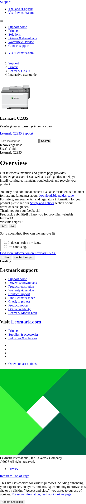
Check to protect (19, 301)
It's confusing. (17, 247)
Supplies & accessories (23, 334)
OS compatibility (19, 309)
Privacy (13, 469)
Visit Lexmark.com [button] (21, 12)
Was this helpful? (11, 222)
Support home (17, 279)
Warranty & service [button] (21, 42)
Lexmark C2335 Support (16, 133)
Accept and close (12, 501)
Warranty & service (21, 290)
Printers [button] (13, 30)
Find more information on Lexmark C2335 (28, 253)
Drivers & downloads (22, 283)
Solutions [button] (14, 34)
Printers (13, 67)
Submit (6, 257)
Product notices (18, 305)
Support (13, 63)
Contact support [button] (18, 45)
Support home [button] (17, 27)
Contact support (24, 257)
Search (45, 140)
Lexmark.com (26, 321)
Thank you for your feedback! (20, 210)
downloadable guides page (56, 195)
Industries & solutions (22, 338)
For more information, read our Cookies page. (42, 494)
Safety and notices (42, 203)
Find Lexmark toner (21, 298)
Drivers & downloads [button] (22, 38)
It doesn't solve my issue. (24, 242)
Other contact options (22, 363)
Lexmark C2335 (19, 71)
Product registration (21, 286)
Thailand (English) (20, 9)
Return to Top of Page (14, 476)
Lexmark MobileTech (22, 313)
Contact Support (19, 294)
